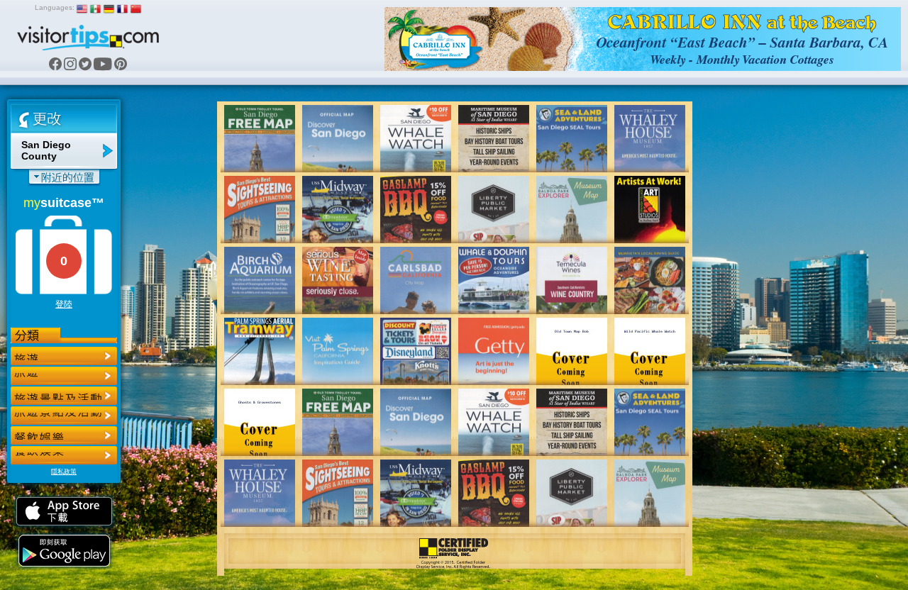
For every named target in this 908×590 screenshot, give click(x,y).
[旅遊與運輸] (64, 435)
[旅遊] (64, 356)
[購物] (64, 415)
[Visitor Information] (64, 455)
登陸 (63, 304)
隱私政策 (64, 471)
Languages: (54, 7)
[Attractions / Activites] (64, 376)
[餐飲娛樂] (64, 395)
